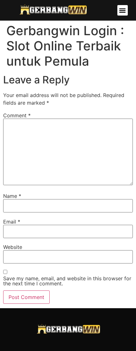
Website (12, 247)
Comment (17, 115)
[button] (122, 10)
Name (12, 195)
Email (11, 221)
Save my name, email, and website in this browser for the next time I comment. (67, 281)
